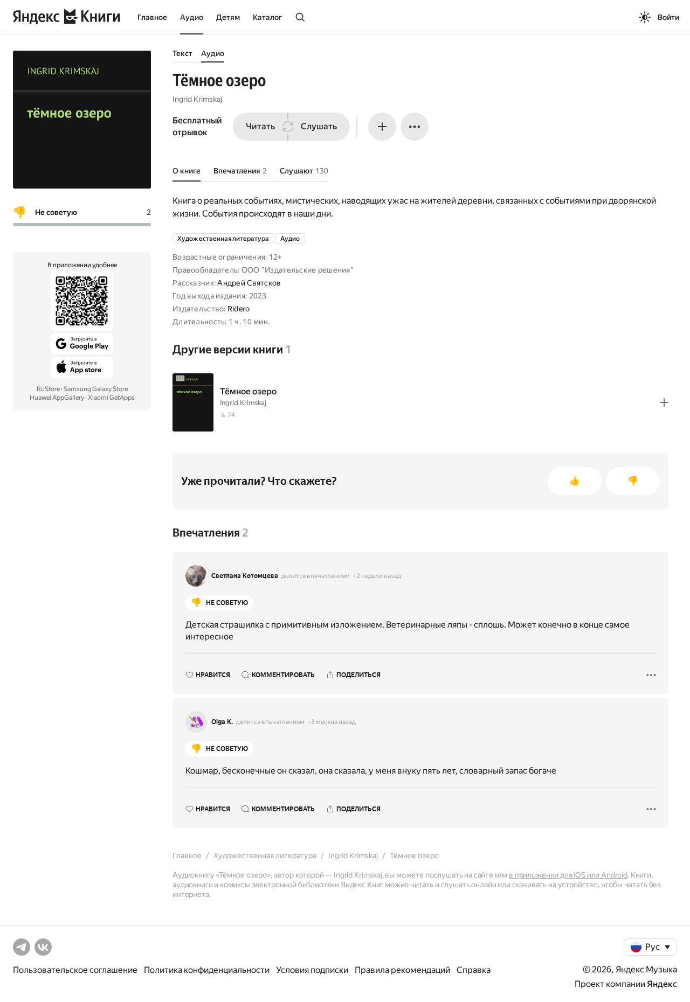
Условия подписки (312, 970)
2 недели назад (378, 576)
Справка (474, 970)
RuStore (48, 389)
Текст (182, 53)
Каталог (267, 17)
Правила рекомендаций (402, 970)
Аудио (191, 17)
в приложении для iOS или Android (568, 875)
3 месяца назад (333, 722)
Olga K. (222, 722)
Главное (152, 17)
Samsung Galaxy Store (96, 389)
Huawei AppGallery (57, 397)
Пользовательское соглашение (75, 970)
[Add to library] (664, 402)
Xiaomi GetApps (111, 397)
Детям (228, 17)
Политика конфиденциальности (207, 970)
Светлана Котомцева (244, 576)
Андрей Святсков (249, 283)
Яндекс (662, 984)
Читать (260, 126)
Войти (668, 17)
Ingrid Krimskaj (197, 99)
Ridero (238, 308)
